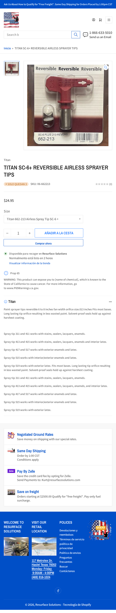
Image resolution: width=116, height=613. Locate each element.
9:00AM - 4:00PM (43, 573)
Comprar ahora (43, 243)
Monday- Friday (42, 568)
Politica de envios (70, 553)
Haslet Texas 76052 (44, 564)
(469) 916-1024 (41, 577)
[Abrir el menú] (109, 20)
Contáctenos (67, 571)
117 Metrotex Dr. (42, 560)
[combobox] (42, 35)
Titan (7, 160)
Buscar (64, 566)
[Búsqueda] (76, 34)
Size (7, 211)
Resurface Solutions (48, 605)
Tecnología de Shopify (77, 605)
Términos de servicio (72, 539)
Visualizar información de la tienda (29, 263)
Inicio (7, 48)
